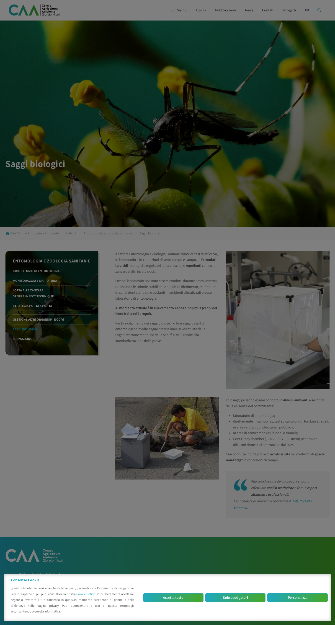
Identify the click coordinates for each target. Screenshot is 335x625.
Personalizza (297, 597)
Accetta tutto (173, 597)
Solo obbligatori (235, 597)
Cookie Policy (85, 594)
